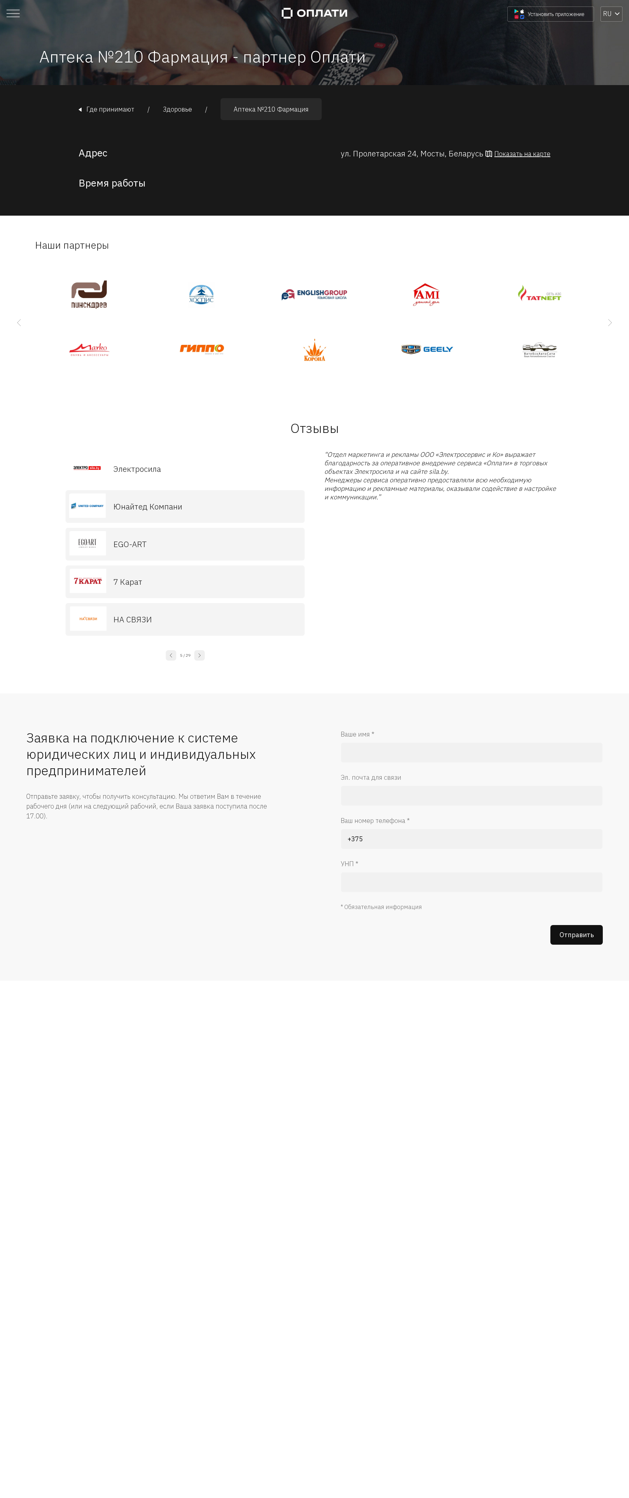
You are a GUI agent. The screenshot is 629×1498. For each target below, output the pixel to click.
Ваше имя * (357, 734)
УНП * (349, 863)
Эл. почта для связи (371, 777)
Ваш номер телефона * (375, 820)
